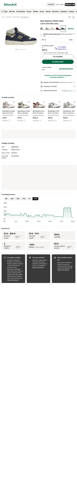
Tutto (5, 11)
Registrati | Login (70, 4)
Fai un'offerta (58, 57)
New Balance (25, 17)
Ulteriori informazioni (15, 280)
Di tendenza (20, 11)
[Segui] (14, 102)
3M (12, 199)
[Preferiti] (69, 17)
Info (57, 5)
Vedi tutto (71, 28)
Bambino (55, 11)
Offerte (35, 11)
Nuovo (29, 11)
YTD (23, 199)
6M (18, 199)
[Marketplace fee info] (67, 53)
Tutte (35, 199)
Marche (12, 11)
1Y (29, 199)
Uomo (42, 11)
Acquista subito (58, 62)
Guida (62, 4)
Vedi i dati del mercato (66, 68)
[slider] (16, 49)
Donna (48, 11)
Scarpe (71, 11)
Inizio (3, 17)
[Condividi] (73, 17)
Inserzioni (51, 4)
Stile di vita (16, 17)
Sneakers (63, 11)
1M (6, 199)
